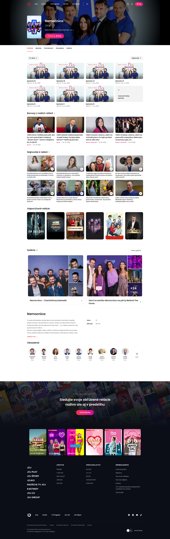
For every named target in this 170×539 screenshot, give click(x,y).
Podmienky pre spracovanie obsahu (37, 525)
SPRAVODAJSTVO (93, 465)
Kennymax (38, 531)
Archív (43, 4)
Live (36, 4)
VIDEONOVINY (91, 480)
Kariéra (118, 483)
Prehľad (30, 48)
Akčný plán (120, 492)
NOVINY (88, 469)
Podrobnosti (48, 48)
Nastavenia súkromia (62, 525)
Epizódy (38, 48)
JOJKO (31, 480)
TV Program (54, 4)
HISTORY (59, 483)
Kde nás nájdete (121, 480)
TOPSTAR (60, 473)
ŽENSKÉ (59, 469)
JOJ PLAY (32, 471)
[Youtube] (137, 515)
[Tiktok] (141, 515)
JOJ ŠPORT (33, 476)
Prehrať (82, 412)
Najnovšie (135, 58)
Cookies (51, 525)
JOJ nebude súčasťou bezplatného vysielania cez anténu (128, 488)
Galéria (69, 48)
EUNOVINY (89, 483)
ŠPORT (88, 476)
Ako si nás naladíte (122, 476)
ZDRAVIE (59, 480)
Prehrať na (51, 36)
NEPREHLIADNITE (122, 465)
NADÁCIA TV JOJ (36, 484)
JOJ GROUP (33, 497)
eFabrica (52, 531)
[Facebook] (129, 515)
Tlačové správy (121, 469)
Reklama (119, 473)
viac (71, 30)
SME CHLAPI (61, 476)
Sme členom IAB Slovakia (78, 525)
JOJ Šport (76, 4)
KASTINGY (32, 488)
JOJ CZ (31, 493)
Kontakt (89, 525)
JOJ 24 (65, 4)
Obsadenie (60, 48)
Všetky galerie (136, 250)
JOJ (29, 467)
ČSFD (47, 25)
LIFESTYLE (60, 465)
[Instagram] (133, 515)
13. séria (32, 58)
